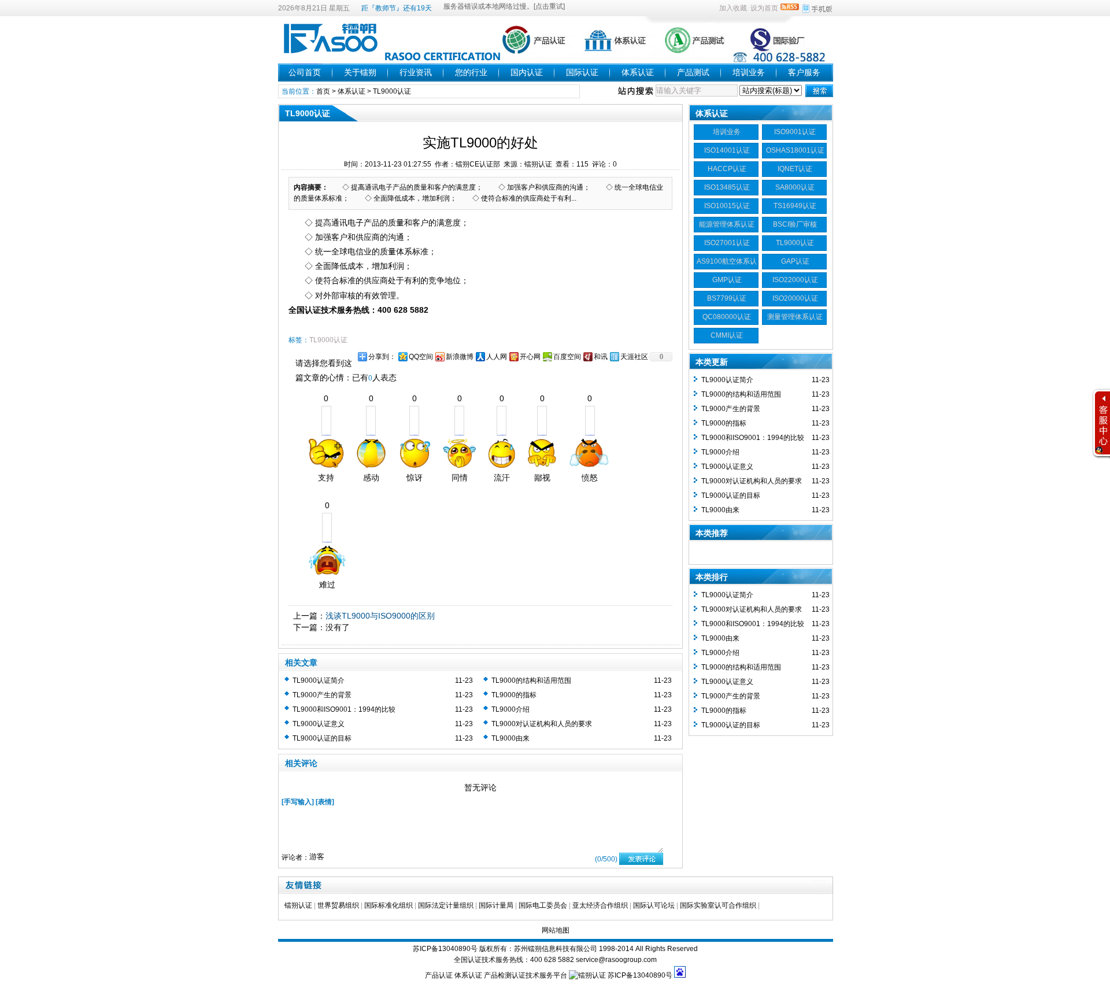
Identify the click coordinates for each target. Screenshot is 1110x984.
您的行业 (471, 72)
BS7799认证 (726, 298)
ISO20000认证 (795, 298)
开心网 (530, 357)
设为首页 (764, 8)
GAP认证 (795, 261)
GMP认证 (727, 280)
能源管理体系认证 (726, 224)
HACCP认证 (727, 169)
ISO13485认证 (727, 187)
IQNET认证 (795, 169)
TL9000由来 (510, 738)
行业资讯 (415, 72)
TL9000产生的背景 (322, 695)
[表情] (325, 802)
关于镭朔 (360, 72)
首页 (323, 91)
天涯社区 (634, 357)
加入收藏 (733, 8)
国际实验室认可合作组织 (718, 905)
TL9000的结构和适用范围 (531, 680)
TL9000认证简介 (319, 680)
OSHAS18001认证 (795, 150)
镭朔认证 (298, 905)
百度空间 (567, 357)
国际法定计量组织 (445, 905)
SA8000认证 (795, 187)
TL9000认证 (392, 91)
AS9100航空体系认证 (727, 263)
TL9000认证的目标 (322, 738)
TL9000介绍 (510, 709)
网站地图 (555, 930)
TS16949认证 (795, 206)
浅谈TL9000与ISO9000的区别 (380, 615)
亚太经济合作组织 (600, 905)
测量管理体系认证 (795, 317)
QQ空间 (421, 357)
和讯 (601, 357)
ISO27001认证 (727, 243)
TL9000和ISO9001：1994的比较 (344, 709)
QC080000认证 (726, 317)
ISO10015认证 (727, 206)
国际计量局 (496, 905)
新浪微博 (459, 357)
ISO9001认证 (795, 132)
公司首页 (304, 72)
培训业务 (748, 72)
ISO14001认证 (727, 150)
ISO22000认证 (795, 280)
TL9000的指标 (513, 695)
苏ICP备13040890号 (445, 949)
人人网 (496, 357)
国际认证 (582, 72)
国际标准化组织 (388, 905)
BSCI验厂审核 (795, 224)
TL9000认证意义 (319, 724)
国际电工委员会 (543, 905)
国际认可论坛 (654, 905)
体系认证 (637, 72)
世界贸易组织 (338, 905)
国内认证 (526, 72)
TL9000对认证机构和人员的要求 (541, 724)
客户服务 (804, 72)
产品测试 (693, 72)
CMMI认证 (727, 335)
